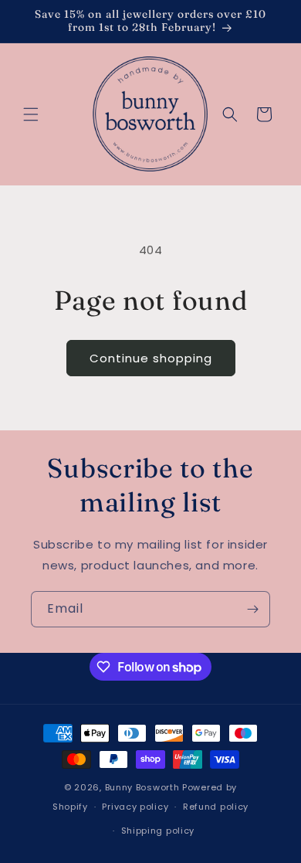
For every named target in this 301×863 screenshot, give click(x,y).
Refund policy (216, 806)
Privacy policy (135, 806)
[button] (31, 114)
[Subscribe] (252, 609)
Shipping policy (158, 830)
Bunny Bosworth (142, 787)
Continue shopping (151, 358)
